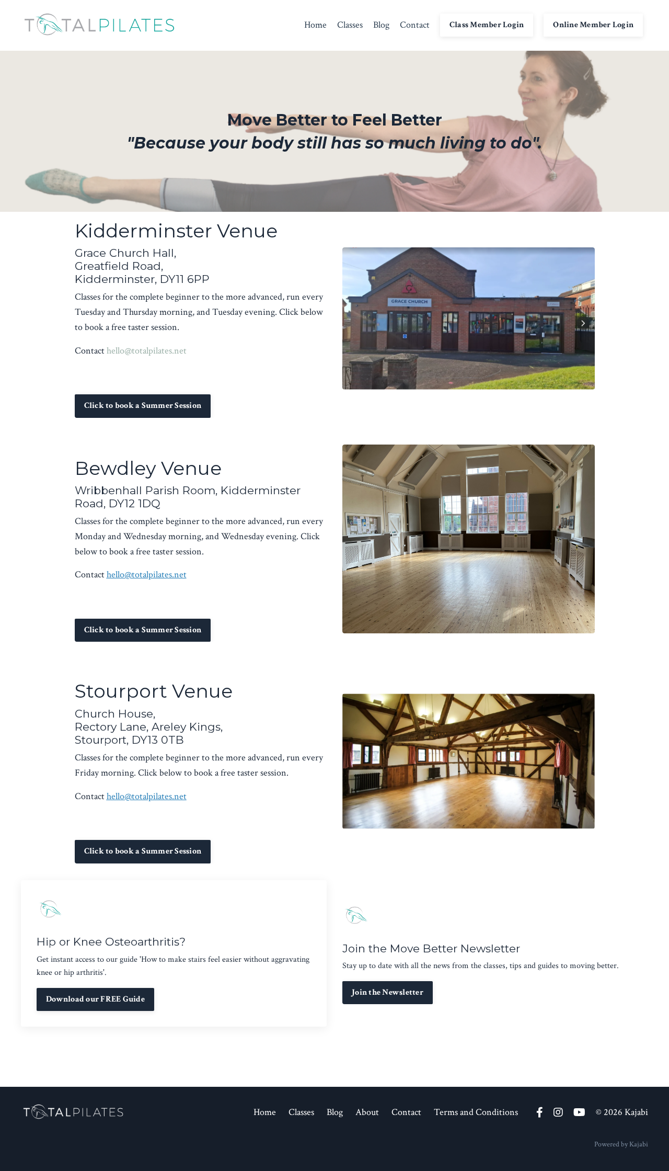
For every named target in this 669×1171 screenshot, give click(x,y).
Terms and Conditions (476, 1112)
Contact (415, 25)
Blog (381, 25)
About (367, 1112)
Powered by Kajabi (621, 1144)
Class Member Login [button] (486, 24)
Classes (350, 25)
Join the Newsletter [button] (387, 992)
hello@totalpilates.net (147, 351)
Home (315, 25)
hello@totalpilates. (140, 575)
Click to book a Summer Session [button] (143, 405)
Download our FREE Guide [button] (95, 999)
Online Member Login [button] (593, 24)
